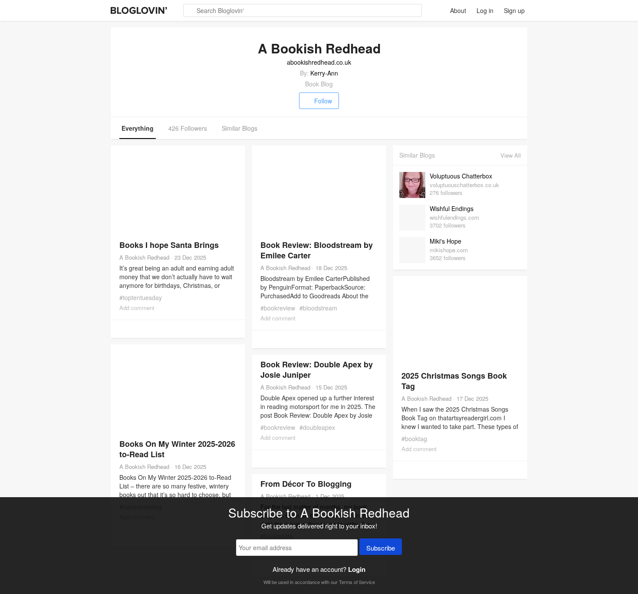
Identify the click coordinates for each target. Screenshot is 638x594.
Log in (485, 10)
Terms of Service (357, 581)
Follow (323, 100)
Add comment (137, 308)
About (458, 10)
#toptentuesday (140, 297)
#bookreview (277, 308)
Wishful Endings (452, 208)
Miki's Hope (445, 241)
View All (510, 155)
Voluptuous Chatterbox (461, 176)
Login (356, 569)
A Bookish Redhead (144, 257)
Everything (138, 128)
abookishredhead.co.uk (319, 62)
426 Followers (187, 128)
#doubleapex (317, 427)
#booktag (414, 438)
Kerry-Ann (324, 73)
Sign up (514, 10)
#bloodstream (318, 308)
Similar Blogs (239, 128)
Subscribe (380, 547)
